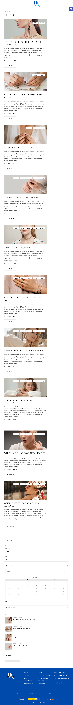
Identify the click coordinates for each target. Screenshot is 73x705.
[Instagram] (58, 682)
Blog (6, 546)
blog (7, 660)
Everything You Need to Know (20, 147)
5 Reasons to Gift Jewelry (18, 248)
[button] (71, 9)
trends (17, 660)
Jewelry (41, 22)
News (35, 128)
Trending (41, 75)
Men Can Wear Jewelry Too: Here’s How (25, 350)
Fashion (35, 22)
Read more (9, 65)
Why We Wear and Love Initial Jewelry (24, 453)
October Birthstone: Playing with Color (22, 628)
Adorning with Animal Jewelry (21, 197)
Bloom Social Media (38, 702)
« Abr (6, 601)
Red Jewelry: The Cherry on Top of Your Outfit (24, 619)
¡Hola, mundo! (8, 614)
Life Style (29, 128)
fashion (12, 660)
